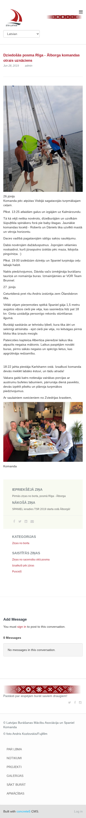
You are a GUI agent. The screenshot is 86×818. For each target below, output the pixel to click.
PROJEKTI (14, 767)
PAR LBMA (14, 749)
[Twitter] (19, 521)
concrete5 (23, 811)
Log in (78, 811)
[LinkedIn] (25, 521)
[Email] (32, 521)
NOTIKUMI (14, 758)
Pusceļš (17, 571)
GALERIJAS (15, 776)
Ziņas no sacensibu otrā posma (31, 559)
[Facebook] (14, 521)
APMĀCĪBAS (15, 793)
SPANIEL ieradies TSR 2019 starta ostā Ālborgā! (41, 509)
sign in (21, 626)
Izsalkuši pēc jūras (23, 565)
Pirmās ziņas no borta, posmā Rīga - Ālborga (39, 496)
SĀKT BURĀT (16, 784)
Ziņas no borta (20, 543)
